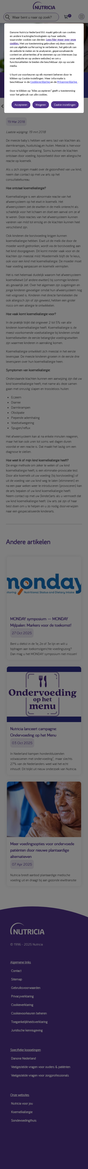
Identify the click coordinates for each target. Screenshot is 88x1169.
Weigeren (40, 105)
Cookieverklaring (40, 82)
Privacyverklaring (67, 82)
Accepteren (21, 105)
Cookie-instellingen (65, 105)
